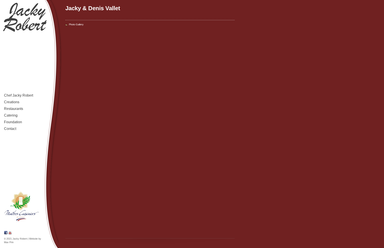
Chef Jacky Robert (16, 96)
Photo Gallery (76, 24)
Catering (11, 115)
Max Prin (9, 242)
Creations (11, 102)
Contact (10, 129)
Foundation (13, 122)
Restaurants (13, 109)
